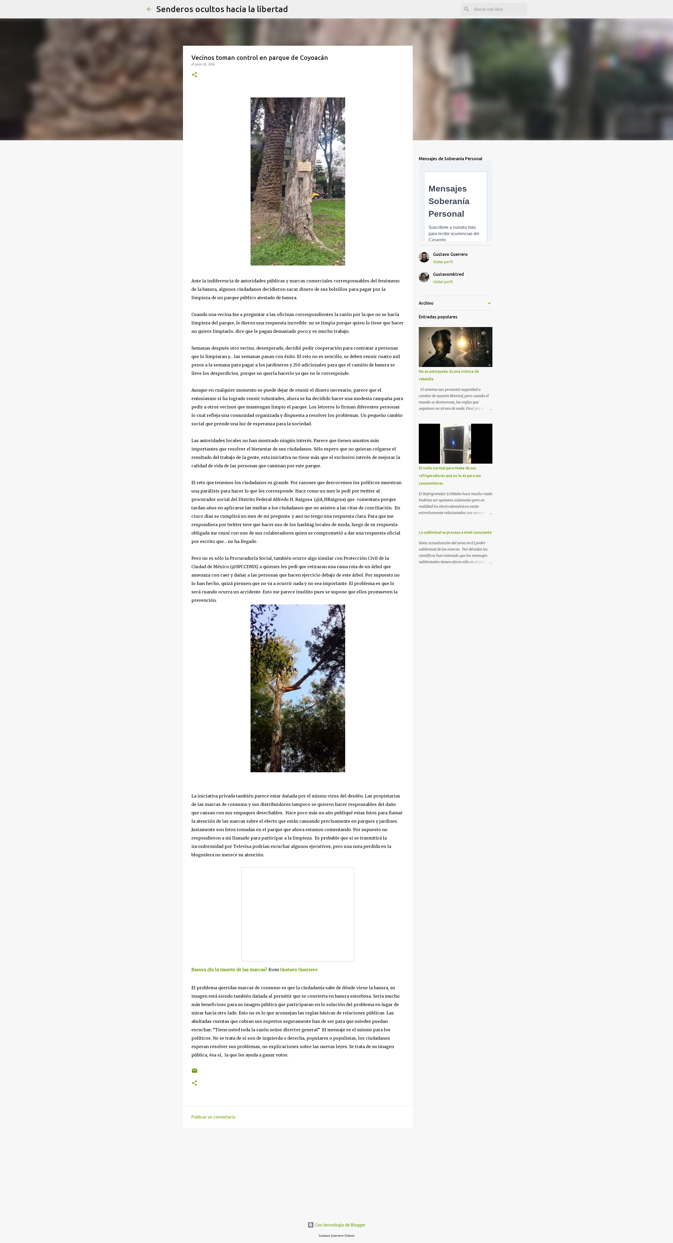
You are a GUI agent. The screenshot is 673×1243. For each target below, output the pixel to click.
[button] (194, 75)
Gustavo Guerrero (299, 969)
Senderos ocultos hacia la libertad (222, 9)
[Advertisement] (298, 1172)
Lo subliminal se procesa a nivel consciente (455, 532)
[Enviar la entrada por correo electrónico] (194, 1072)
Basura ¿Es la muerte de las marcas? (229, 969)
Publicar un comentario (213, 1117)
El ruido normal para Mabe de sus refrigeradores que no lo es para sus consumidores (450, 475)
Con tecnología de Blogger (339, 1225)
